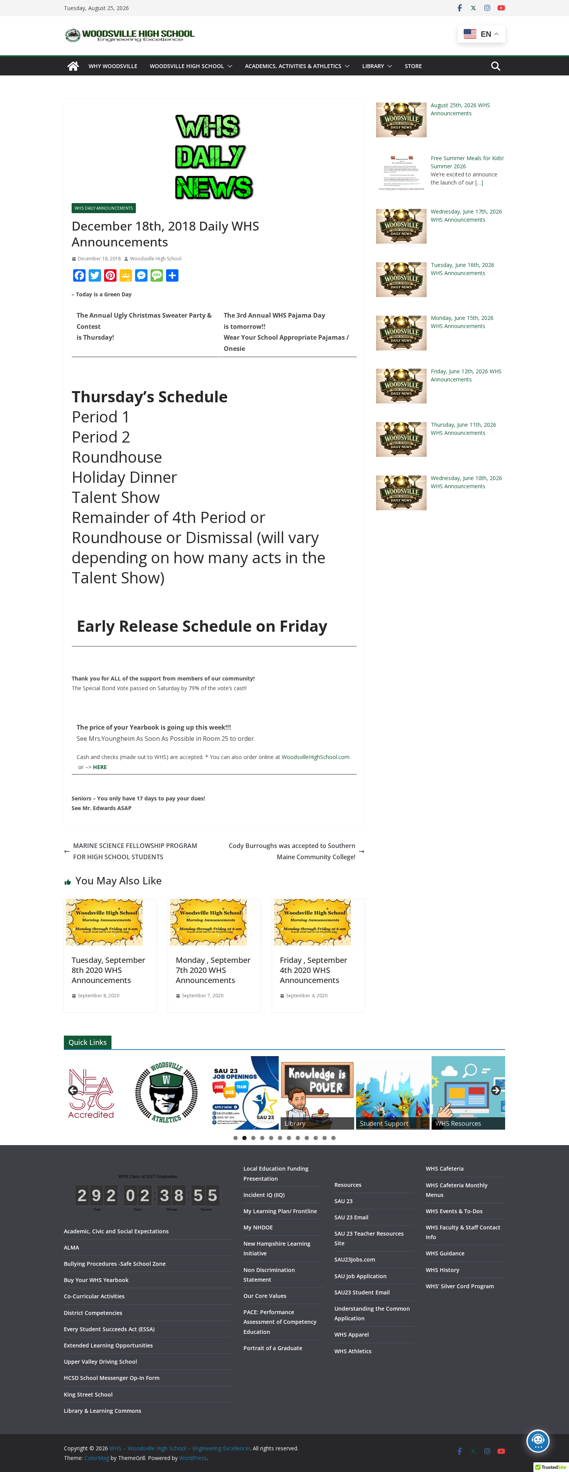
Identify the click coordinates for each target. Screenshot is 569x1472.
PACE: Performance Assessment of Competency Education (280, 1321)
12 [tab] (334, 1138)
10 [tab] (316, 1138)
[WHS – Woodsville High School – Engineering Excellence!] (73, 66)
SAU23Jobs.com (354, 1259)
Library (373, 66)
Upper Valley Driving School (100, 1361)
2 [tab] (244, 1138)
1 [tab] (235, 1138)
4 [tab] (262, 1138)
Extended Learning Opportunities (108, 1345)
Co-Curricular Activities (94, 1296)
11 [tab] (325, 1138)
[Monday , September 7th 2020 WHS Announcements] (214, 904)
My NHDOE (258, 1227)
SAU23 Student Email (362, 1292)
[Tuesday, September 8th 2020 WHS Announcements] (110, 904)
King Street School (88, 1394)
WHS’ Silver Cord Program (460, 1286)
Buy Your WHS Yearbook (96, 1280)
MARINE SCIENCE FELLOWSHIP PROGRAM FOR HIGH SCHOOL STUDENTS (135, 851)
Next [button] (495, 1091)
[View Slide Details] (166, 1093)
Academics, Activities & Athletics (293, 66)
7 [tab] (289, 1138)
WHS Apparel (351, 1334)
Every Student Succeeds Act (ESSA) (109, 1329)
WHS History (442, 1270)
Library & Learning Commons (102, 1410)
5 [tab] (271, 1138)
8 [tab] (298, 1138)
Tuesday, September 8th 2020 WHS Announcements (108, 970)
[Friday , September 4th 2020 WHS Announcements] (318, 904)
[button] (228, 66)
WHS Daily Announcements (104, 208)
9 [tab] (307, 1138)
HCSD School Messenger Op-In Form (111, 1377)
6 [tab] (280, 1138)
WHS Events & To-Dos (454, 1211)
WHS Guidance (445, 1253)
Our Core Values (264, 1295)
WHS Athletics (353, 1351)
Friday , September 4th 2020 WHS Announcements (313, 970)
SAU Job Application (360, 1276)
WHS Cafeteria (445, 1168)
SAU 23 (343, 1201)
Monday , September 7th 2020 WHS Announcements (213, 970)
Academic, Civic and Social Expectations (116, 1231)
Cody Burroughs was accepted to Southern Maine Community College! (292, 851)
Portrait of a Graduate (272, 1348)
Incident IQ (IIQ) (263, 1194)
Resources (348, 1184)
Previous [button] (73, 1091)
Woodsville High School (187, 66)
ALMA (71, 1247)
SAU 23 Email (351, 1217)
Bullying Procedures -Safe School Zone (115, 1263)
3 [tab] (253, 1138)
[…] (479, 182)
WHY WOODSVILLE (113, 66)
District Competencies (93, 1312)
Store (413, 66)
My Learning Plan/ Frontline (280, 1211)
